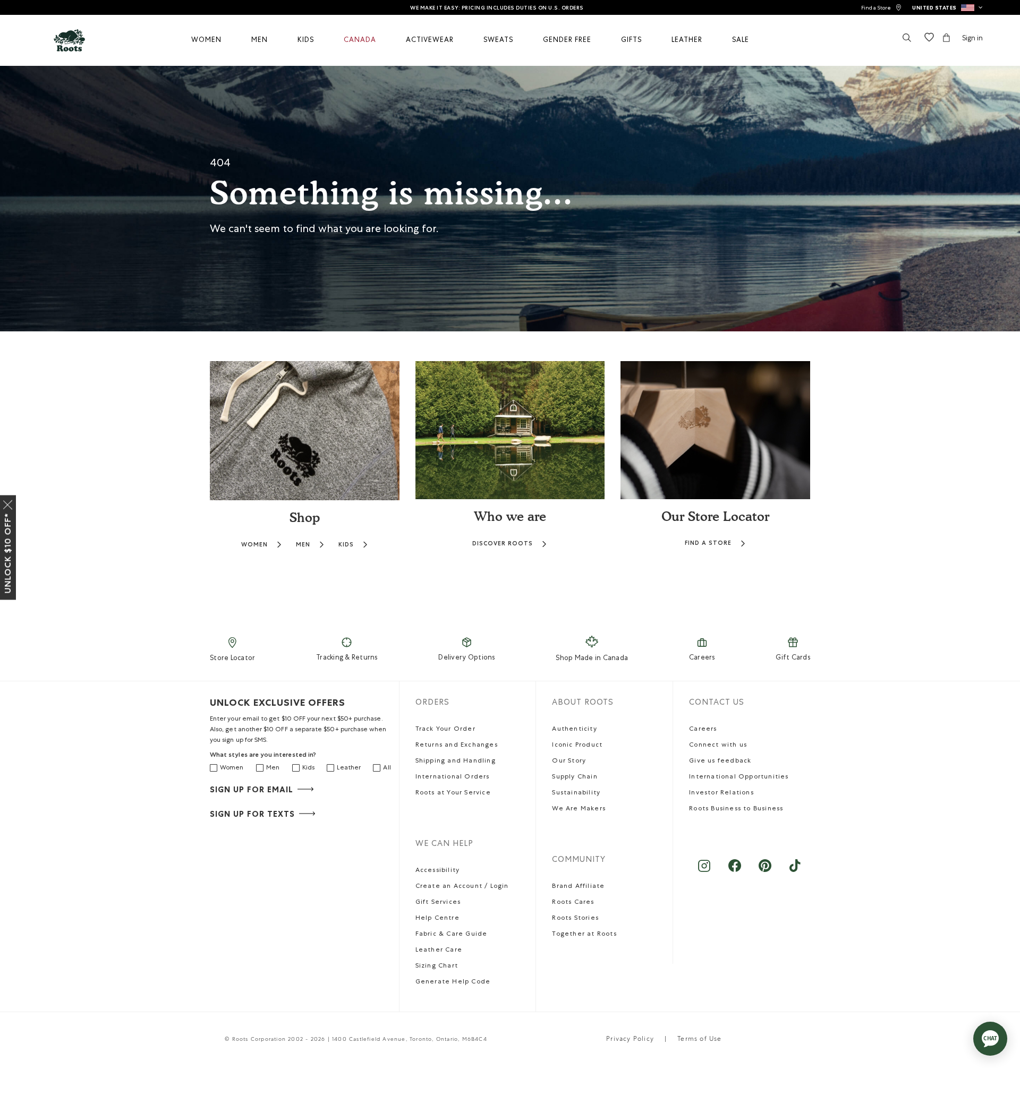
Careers (702, 658)
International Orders (452, 777)
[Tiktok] (795, 871)
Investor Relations (721, 793)
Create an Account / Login (462, 887)
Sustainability (576, 793)
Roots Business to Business (736, 809)
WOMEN (254, 544)
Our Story (569, 761)
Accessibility (437, 871)
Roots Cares (573, 903)
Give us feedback (720, 761)
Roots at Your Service (453, 793)
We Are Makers (579, 809)
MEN (303, 544)
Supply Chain (574, 777)
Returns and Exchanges (456, 745)
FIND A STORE (708, 543)
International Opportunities (738, 777)
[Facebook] (734, 871)
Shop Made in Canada (592, 658)
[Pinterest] (764, 871)
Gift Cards (793, 658)
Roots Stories (575, 919)
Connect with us (718, 745)
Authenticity (574, 729)
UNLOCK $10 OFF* (8, 553)
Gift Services (438, 903)
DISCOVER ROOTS (502, 543)
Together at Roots (584, 934)
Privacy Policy (630, 1040)
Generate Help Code (453, 982)
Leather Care (438, 950)
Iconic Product (577, 745)
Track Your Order (445, 729)
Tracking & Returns (347, 658)
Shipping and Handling (455, 761)
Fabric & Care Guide (451, 934)
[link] (881, 7)
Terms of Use (699, 1040)
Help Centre (437, 919)
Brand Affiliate (578, 887)
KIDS (346, 544)
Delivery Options (466, 658)
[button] (947, 7)
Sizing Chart (436, 966)
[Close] (8, 503)
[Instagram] (704, 871)
